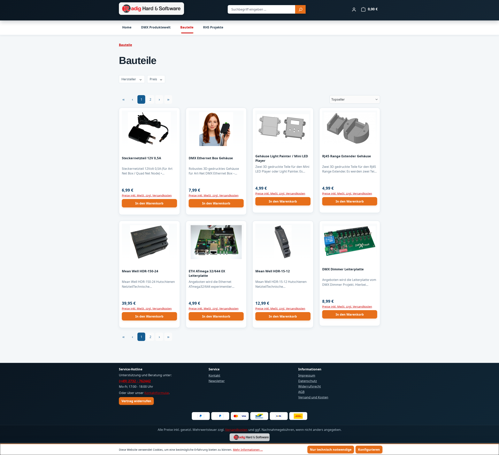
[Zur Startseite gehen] (151, 8)
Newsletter (217, 381)
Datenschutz (307, 381)
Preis (154, 79)
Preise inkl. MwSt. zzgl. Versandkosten (147, 195)
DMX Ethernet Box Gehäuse (211, 158)
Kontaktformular (156, 393)
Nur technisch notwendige (330, 449)
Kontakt (214, 375)
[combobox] (261, 9)
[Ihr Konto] (354, 9)
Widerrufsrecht (309, 386)
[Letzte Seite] (168, 99)
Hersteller (129, 79)
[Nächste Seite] (159, 99)
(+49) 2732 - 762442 (135, 381)
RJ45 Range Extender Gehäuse (346, 156)
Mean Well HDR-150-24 (140, 271)
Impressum (306, 375)
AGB (301, 392)
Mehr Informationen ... (248, 449)
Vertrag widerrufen (136, 401)
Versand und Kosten (313, 397)
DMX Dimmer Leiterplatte (343, 269)
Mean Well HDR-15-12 (272, 271)
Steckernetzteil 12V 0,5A (141, 158)
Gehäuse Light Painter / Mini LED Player (281, 158)
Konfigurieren (369, 449)
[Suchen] (300, 9)
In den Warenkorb (149, 203)
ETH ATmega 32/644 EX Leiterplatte (207, 273)
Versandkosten (236, 430)
